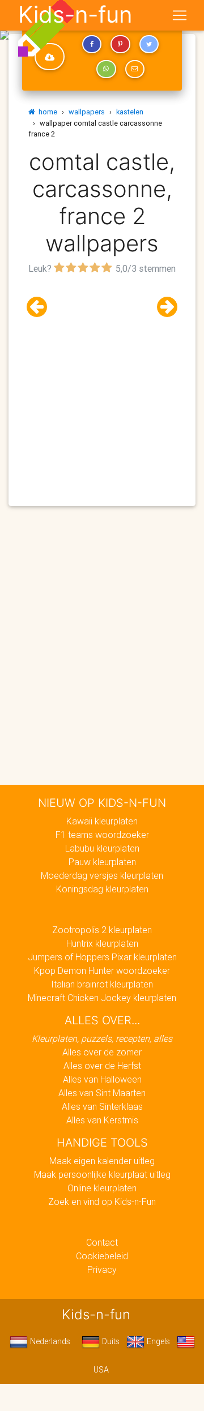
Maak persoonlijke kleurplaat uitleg (102, 1174)
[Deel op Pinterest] (120, 44)
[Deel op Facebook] (91, 44)
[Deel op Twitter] (149, 44)
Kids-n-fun (75, 15)
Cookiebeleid (102, 1256)
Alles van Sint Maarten (102, 1092)
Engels (157, 1341)
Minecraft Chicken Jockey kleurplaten (102, 997)
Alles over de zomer (102, 1052)
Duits (110, 1341)
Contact (102, 1242)
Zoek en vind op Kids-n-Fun (102, 1201)
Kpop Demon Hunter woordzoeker (102, 970)
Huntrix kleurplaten (102, 943)
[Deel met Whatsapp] (106, 69)
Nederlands (49, 1341)
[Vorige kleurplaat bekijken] (41, 307)
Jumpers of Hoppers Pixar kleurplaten (102, 957)
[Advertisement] (102, 379)
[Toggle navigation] (179, 15)
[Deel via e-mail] (134, 69)
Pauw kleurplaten (102, 861)
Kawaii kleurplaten (102, 821)
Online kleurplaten (102, 1188)
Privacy (102, 1269)
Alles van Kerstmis (102, 1120)
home (46, 112)
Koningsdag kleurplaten (102, 889)
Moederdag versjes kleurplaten (102, 875)
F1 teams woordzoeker (102, 834)
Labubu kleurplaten (102, 848)
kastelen (129, 112)
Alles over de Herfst (102, 1065)
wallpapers (87, 112)
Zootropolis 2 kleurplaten (102, 929)
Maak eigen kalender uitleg (102, 1160)
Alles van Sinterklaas (102, 1106)
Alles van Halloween (102, 1079)
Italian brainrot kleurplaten (102, 984)
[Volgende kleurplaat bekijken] (162, 307)
